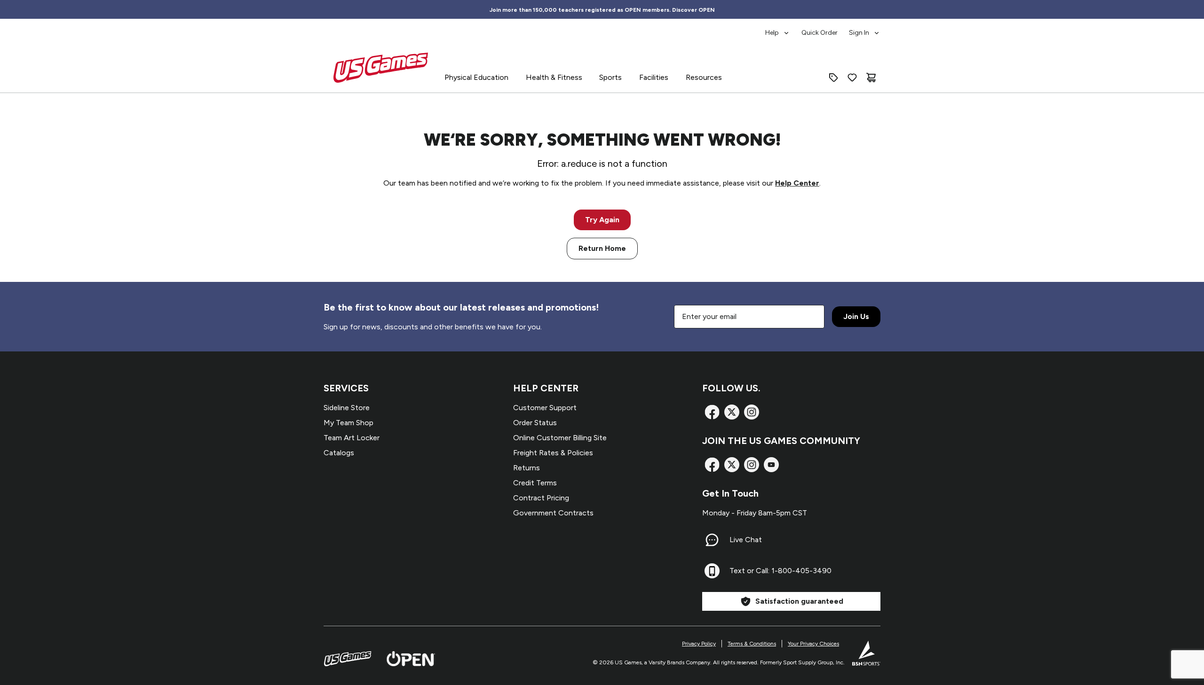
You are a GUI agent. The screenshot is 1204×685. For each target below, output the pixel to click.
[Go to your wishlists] (852, 77)
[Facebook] (712, 412)
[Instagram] (751, 412)
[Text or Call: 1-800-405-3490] (712, 571)
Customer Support (545, 407)
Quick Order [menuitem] (819, 33)
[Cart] (871, 77)
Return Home (602, 248)
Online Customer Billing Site (560, 437)
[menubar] (822, 28)
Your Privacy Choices (813, 643)
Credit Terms (535, 482)
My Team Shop (348, 422)
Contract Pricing (541, 497)
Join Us (856, 316)
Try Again (602, 219)
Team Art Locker (352, 437)
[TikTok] (771, 465)
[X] (732, 412)
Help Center (797, 183)
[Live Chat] (712, 540)
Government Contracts (553, 512)
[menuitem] (777, 28)
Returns (526, 467)
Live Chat (745, 539)
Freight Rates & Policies (553, 452)
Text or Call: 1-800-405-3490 (780, 570)
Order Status (535, 422)
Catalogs (339, 452)
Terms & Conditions (752, 643)
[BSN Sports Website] (866, 653)
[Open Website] (411, 658)
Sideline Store (347, 407)
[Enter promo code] (833, 77)
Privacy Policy (699, 643)
